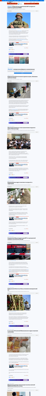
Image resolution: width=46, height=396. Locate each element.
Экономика (18, 0)
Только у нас (13, 3)
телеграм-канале (19, 30)
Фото (3, 0)
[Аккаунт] (45, 0)
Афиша (34, 3)
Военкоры (16, 3)
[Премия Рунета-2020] (15, 2)
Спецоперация (8, 0)
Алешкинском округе (14, 109)
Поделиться (37, 242)
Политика (12, 0)
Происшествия (31, 3)
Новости (10, 3)
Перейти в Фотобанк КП (13, 260)
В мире (20, 0)
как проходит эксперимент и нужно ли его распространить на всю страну (21, 44)
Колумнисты (36, 0)
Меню (1, 0)
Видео (5, 0)
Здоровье (25, 0)
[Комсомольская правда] (10, 2)
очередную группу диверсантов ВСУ (21, 39)
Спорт (34, 0)
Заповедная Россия (28, 3)
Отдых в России (24, 3)
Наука (32, 0)
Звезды (23, 0)
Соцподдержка (29, 0)
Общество (15, 0)
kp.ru (27, 118)
